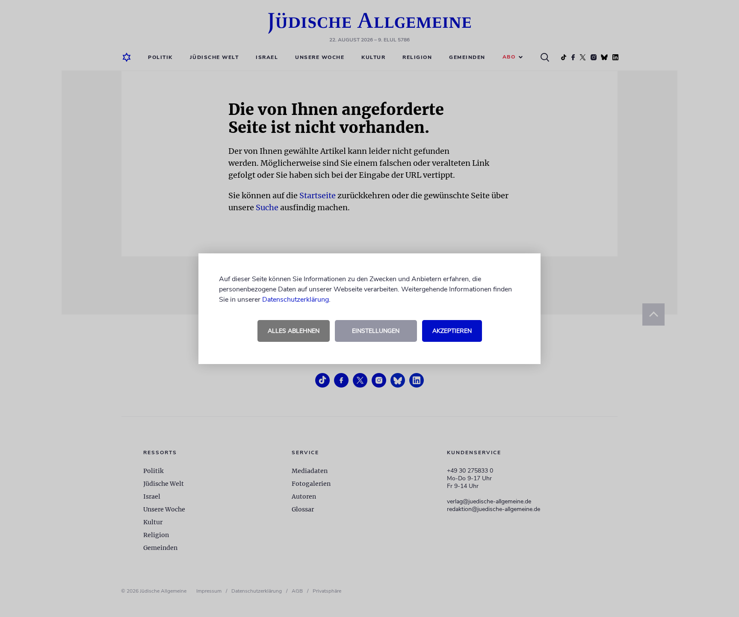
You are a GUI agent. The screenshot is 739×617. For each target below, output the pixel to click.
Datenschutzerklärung (295, 299)
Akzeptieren (452, 331)
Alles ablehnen (293, 331)
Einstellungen (375, 331)
